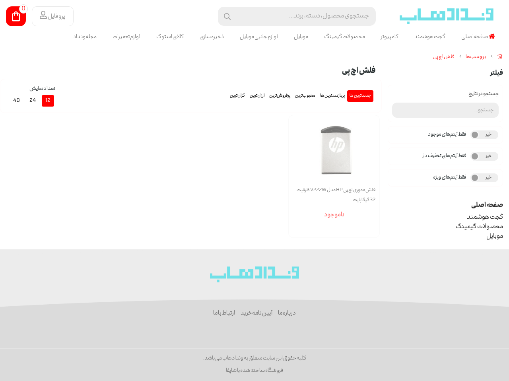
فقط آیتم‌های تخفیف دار (444, 156)
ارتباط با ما (224, 313)
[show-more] (369, 160)
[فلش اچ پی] (254, 274)
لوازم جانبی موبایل (259, 37)
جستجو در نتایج (483, 94)
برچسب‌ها (476, 57)
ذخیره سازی (212, 37)
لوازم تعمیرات (126, 37)
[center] (227, 16)
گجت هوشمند (429, 37)
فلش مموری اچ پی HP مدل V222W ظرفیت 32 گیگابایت (336, 195)
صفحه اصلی (475, 37)
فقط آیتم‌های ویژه (449, 177)
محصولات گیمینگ (344, 37)
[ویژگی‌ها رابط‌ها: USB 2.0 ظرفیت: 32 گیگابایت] (334, 150)
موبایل (301, 37)
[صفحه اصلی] (500, 57)
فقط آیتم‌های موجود (447, 134)
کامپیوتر (389, 37)
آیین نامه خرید (256, 313)
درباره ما (287, 313)
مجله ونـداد (85, 37)
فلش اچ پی (444, 57)
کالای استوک (170, 37)
